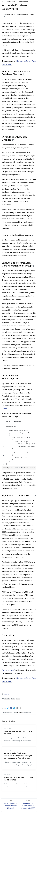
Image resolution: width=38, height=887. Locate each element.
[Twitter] (7, 708)
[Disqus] (19, 847)
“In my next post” (8, 670)
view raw (32, 468)
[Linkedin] (17, 708)
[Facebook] (11, 708)
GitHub (4, 408)
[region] (19, 443)
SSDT (12, 699)
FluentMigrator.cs (8, 468)
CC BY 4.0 (20, 712)
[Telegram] (14, 708)
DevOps (6, 694)
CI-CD (18, 699)
